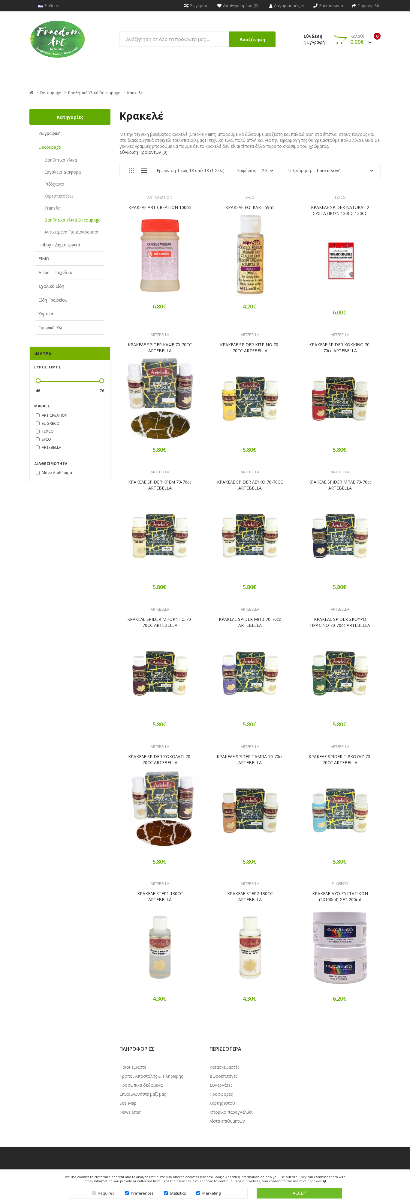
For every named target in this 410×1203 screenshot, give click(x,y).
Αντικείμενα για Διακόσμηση (72, 232)
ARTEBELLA (160, 334)
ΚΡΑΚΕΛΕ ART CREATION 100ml (159, 207)
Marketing (211, 1193)
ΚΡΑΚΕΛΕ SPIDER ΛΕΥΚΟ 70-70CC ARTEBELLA (250, 485)
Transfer (52, 208)
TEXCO (340, 197)
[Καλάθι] (138, 259)
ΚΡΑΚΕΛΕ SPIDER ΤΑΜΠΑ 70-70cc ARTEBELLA (250, 759)
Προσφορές (221, 1094)
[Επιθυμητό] (159, 259)
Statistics (178, 1193)
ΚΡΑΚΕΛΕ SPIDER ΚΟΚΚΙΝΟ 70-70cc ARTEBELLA (340, 347)
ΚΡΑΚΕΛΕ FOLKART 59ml (249, 207)
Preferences (142, 1193)
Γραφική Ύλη (51, 327)
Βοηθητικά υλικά (60, 160)
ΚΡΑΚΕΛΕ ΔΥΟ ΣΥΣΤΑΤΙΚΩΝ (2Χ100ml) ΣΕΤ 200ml (340, 896)
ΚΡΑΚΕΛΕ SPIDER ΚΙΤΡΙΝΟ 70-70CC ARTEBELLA (250, 347)
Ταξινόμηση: (300, 170)
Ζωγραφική (49, 133)
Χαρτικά (45, 314)
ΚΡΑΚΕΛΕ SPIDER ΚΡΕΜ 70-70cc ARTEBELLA (159, 485)
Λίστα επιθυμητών (227, 1121)
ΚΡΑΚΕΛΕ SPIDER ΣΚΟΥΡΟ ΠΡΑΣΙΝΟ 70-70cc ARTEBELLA (340, 622)
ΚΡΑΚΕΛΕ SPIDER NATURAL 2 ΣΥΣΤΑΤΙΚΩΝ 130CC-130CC (340, 210)
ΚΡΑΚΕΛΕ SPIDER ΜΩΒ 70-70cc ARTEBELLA (250, 622)
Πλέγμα (131, 170)
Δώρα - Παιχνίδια (55, 272)
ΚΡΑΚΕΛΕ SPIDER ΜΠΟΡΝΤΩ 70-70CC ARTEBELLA (159, 622)
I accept (299, 1193)
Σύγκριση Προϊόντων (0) (143, 152)
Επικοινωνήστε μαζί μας (142, 1094)
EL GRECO (340, 883)
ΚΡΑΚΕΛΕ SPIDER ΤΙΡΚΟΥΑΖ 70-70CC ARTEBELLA (340, 759)
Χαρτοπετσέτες (58, 196)
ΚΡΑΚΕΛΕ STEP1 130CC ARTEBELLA (160, 896)
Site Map (128, 1103)
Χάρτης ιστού (222, 1103)
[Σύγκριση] (181, 259)
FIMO (43, 258)
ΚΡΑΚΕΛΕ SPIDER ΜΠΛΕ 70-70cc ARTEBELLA (340, 485)
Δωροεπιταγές (223, 1076)
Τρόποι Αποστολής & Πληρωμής (151, 1076)
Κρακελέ (135, 92)
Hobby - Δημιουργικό (59, 245)
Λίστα (144, 170)
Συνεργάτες (221, 1085)
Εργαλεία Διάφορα (62, 172)
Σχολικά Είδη (51, 286)
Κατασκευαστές (224, 1067)
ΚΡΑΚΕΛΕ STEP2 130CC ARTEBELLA (250, 896)
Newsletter (130, 1112)
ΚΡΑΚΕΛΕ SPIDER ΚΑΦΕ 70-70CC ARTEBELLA (160, 347)
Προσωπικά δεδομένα (141, 1085)
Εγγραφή (316, 42)
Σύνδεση (312, 36)
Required (106, 1193)
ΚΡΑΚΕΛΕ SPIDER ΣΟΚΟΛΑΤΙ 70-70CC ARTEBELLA (160, 759)
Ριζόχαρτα (54, 184)
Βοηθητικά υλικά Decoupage (94, 92)
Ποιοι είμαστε (132, 1067)
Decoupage (50, 92)
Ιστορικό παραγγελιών (232, 1112)
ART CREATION (159, 197)
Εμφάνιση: (247, 170)
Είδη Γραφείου (53, 300)
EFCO (250, 197)
